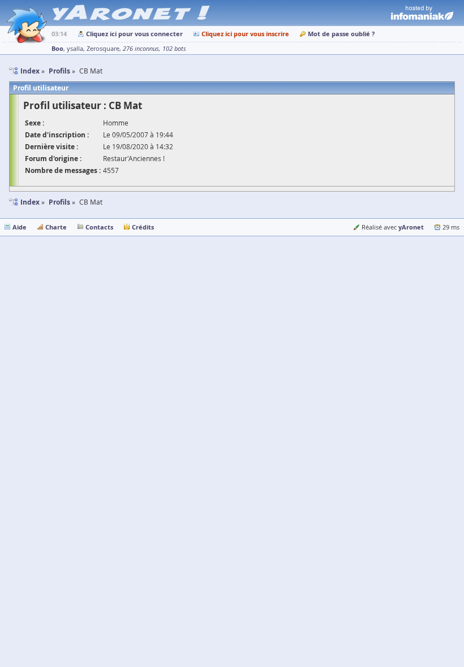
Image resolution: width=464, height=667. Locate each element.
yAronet (411, 227)
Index (30, 202)
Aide (19, 227)
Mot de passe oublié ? (341, 33)
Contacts (99, 227)
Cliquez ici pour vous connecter (134, 33)
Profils (59, 202)
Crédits (143, 227)
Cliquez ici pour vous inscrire (245, 33)
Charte (56, 227)
